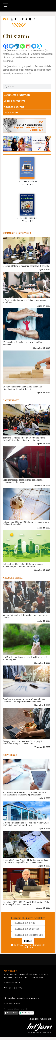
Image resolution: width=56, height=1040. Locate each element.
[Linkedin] (16, 46)
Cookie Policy (27, 1013)
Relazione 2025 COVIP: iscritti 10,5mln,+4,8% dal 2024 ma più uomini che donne (26, 903)
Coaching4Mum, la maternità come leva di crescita (26, 266)
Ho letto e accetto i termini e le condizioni (29, 946)
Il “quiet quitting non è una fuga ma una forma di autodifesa (25, 301)
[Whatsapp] (22, 46)
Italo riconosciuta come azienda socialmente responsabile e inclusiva (23, 481)
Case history (11, 112)
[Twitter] (11, 46)
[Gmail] (28, 46)
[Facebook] (5, 46)
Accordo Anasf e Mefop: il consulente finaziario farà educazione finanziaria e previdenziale (24, 793)
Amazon (25, 184)
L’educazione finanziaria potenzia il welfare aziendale (22, 343)
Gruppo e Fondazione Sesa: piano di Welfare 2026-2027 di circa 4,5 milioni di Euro (26, 823)
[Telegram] (33, 46)
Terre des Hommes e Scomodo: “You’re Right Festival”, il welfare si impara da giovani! (24, 438)
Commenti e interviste (17, 94)
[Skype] (39, 46)
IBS (31, 184)
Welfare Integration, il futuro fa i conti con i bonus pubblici (25, 616)
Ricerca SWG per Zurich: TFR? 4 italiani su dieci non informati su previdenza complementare (25, 861)
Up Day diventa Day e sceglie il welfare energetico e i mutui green (26, 658)
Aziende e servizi (14, 106)
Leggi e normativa (14, 100)
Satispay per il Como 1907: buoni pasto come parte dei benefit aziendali (26, 523)
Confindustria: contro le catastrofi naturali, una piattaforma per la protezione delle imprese (24, 700)
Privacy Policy (12, 1013)
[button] (5, 5)
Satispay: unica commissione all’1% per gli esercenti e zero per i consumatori (22, 742)
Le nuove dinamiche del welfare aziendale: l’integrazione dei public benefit (22, 387)
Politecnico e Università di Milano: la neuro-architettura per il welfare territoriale (23, 565)
